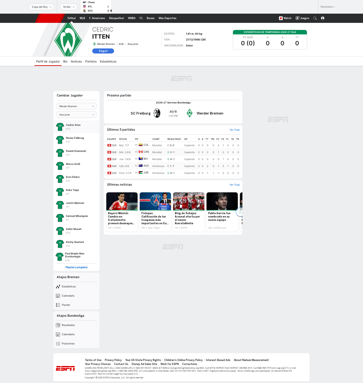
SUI (114, 145)
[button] (315, 18)
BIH (145, 158)
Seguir (103, 50)
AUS (146, 165)
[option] (122, 212)
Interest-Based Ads (218, 360)
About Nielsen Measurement (251, 360)
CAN (146, 151)
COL (146, 144)
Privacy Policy (113, 360)
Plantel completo (77, 267)
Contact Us (121, 364)
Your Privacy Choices (98, 364)
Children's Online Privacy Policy (183, 360)
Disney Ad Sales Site (144, 364)
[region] (173, 156)
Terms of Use (93, 360)
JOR (146, 172)
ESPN (50, 18)
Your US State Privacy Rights (143, 360)
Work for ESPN (169, 364)
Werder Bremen (106, 44)
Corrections (189, 364)
